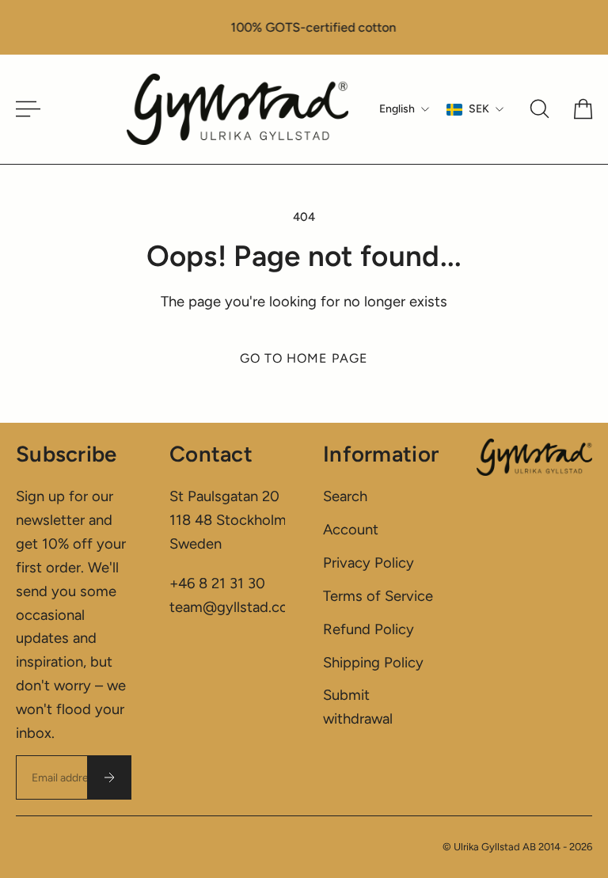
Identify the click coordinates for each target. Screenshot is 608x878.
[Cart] (583, 109)
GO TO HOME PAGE (304, 358)
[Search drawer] (539, 109)
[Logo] (237, 109)
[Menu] (22, 109)
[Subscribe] (109, 777)
